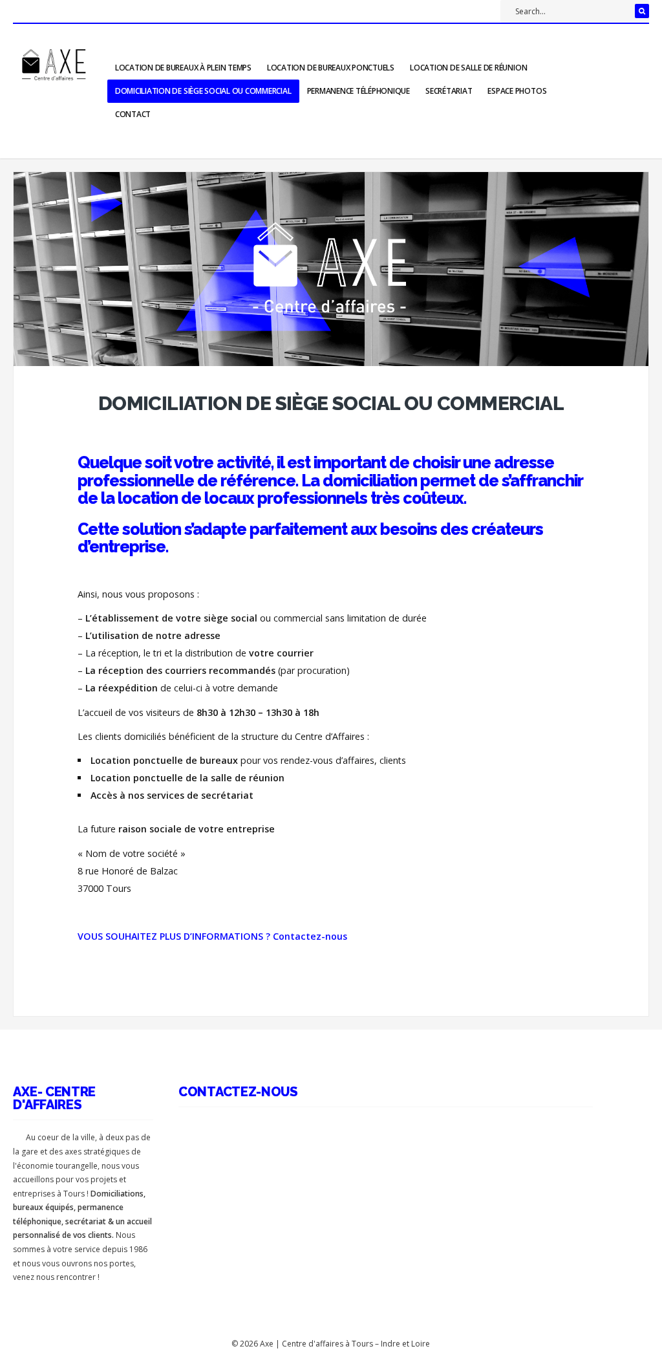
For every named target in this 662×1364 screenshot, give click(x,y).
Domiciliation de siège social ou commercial (203, 90)
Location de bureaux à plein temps (183, 67)
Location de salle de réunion (468, 67)
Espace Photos (516, 90)
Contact (133, 114)
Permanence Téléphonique (358, 90)
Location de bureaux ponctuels (330, 67)
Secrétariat (448, 90)
